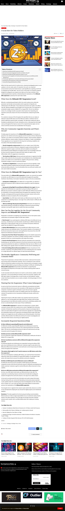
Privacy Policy (19, 508)
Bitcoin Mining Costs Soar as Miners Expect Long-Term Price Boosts (57, 70)
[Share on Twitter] (61, 34)
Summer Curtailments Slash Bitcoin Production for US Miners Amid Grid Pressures (21, 408)
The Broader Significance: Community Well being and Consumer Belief (18, 78)
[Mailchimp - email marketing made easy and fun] (47, 484)
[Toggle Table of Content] (39, 69)
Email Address (36, 478)
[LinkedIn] (34, 506)
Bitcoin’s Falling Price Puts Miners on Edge (12, 412)
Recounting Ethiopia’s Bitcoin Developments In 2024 (42, 466)
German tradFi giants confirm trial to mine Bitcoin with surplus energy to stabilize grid (57, 59)
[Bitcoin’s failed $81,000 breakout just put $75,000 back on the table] (47, 42)
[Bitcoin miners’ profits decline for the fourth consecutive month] (47, 53)
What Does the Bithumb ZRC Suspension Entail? (13, 71)
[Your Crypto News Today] (32, 1)
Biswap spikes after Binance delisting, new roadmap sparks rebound (18, 410)
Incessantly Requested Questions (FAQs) (12, 82)
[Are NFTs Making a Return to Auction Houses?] (47, 48)
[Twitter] (32, 506)
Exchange (9, 423)
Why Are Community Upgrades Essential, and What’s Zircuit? (16, 72)
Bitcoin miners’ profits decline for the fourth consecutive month (57, 54)
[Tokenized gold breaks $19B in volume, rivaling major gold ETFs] (40, 447)
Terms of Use (26, 508)
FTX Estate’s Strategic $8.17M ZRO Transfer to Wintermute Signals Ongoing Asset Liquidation (55, 455)
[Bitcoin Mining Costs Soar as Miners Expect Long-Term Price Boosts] (47, 70)
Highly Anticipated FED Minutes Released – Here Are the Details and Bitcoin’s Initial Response (24, 454)
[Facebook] (30, 506)
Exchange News (14, 423)
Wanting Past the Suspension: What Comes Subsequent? (15, 80)
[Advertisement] (32, 15)
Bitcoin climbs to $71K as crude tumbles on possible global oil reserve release (46, 468)
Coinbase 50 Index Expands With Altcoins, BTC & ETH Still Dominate (18, 418)
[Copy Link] (63, 34)
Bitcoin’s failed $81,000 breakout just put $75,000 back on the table (57, 42)
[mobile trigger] (2, 1)
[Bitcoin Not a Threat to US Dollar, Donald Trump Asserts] (47, 64)
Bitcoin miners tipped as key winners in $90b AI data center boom (8, 454)
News (19, 423)
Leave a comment (36, 434)
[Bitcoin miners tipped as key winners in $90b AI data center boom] (8, 447)
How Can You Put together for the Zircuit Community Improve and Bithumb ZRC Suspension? (20, 76)
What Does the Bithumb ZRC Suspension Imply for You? (15, 74)
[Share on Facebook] (59, 34)
